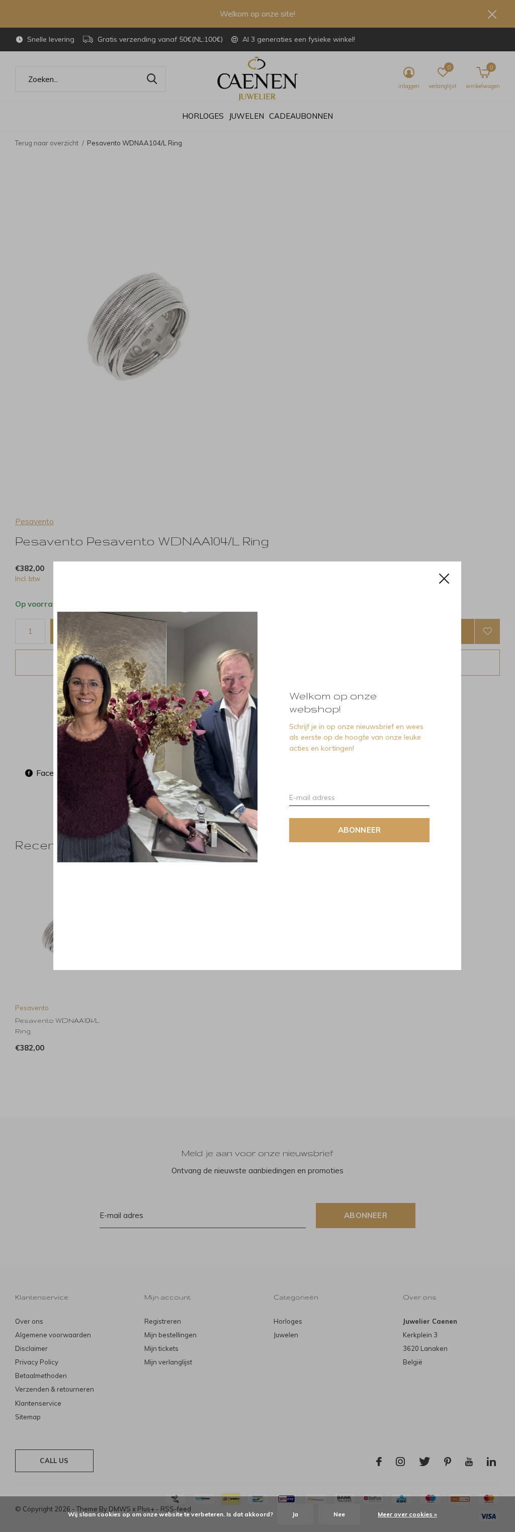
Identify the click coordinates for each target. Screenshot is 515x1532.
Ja (295, 1514)
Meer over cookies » (407, 1514)
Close (444, 578)
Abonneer (359, 830)
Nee (339, 1514)
